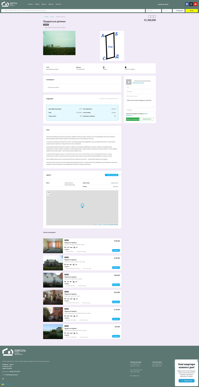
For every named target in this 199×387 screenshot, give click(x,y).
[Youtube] (195, 4)
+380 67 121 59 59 (135, 366)
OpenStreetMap (106, 224)
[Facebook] (187, 4)
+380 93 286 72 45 (156, 366)
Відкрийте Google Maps (112, 175)
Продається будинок (70, 242)
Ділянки (52, 16)
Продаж (46, 24)
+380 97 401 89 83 (135, 372)
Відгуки (44, 4)
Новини (37, 4)
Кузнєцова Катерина (70, 285)
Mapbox (100, 224)
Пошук (191, 10)
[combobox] (167, 10)
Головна (30, 4)
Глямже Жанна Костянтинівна (72, 302)
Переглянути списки (138, 83)
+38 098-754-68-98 (162, 4)
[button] (82, 205)
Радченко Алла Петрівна (71, 320)
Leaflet (95, 224)
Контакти (58, 4)
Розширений (179, 10)
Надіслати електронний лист (132, 119)
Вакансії (51, 4)
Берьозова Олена (69, 251)
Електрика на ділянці (53, 87)
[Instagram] (191, 4)
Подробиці (116, 250)
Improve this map (114, 224)
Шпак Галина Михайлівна (71, 337)
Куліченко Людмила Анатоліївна (73, 268)
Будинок (47, 16)
